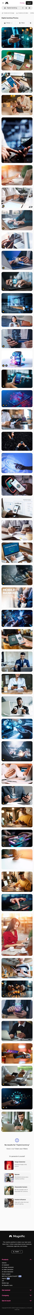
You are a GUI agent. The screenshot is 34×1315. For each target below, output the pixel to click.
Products (5, 1259)
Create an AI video (23, 13)
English (17, 1251)
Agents (5, 1278)
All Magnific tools (7, 1285)
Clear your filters (21, 1149)
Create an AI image (9, 13)
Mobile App (5, 1283)
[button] (17, 1251)
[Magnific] (17, 1236)
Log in (29, 3)
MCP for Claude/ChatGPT (11, 1276)
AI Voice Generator (7, 1272)
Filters (23, 23)
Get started (6, 1290)
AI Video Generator (7, 1269)
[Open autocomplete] (4, 8)
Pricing (22, 3)
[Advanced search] (30, 23)
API (3, 1281)
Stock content (6, 1274)
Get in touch (6, 1301)
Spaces (4, 1263)
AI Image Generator (8, 1267)
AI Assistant (5, 1265)
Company (5, 1295)
